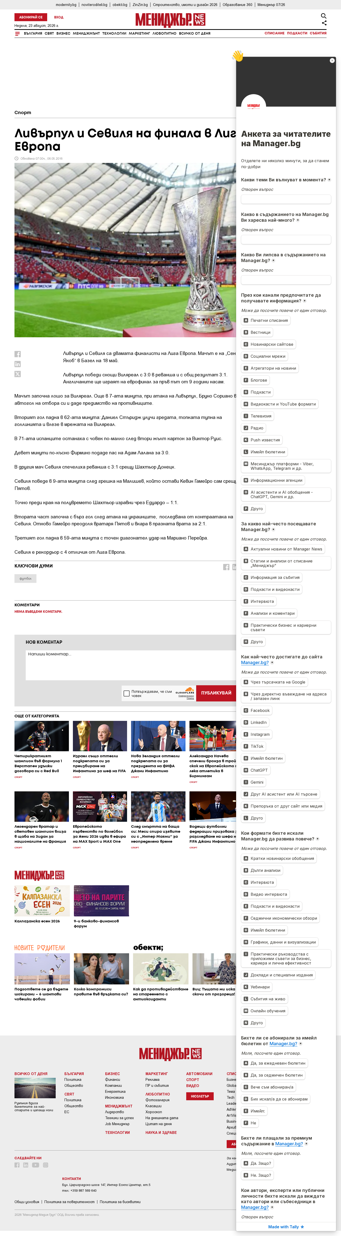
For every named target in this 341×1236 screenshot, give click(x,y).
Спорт (22, 113)
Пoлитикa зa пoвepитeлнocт (69, 1202)
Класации (154, 1106)
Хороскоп (154, 1112)
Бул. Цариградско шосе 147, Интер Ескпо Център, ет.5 (106, 1184)
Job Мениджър (117, 1124)
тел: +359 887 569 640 (79, 1190)
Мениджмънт (86, 33)
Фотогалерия (158, 1100)
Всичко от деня (194, 33)
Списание (275, 33)
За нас (232, 1158)
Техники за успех (119, 1118)
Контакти (71, 1178)
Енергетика (115, 1091)
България (33, 33)
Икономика (114, 1097)
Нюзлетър (200, 1096)
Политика (72, 1079)
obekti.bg (120, 4)
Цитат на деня (159, 1124)
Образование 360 (237, 4)
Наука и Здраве (161, 1132)
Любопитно (164, 33)
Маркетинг (139, 33)
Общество (73, 1085)
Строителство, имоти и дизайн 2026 (185, 4)
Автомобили (199, 1073)
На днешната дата (162, 1118)
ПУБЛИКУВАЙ (216, 693)
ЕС (66, 1112)
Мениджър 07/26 (271, 4)
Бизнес (63, 33)
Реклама (153, 1079)
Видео (192, 1085)
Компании (113, 1085)
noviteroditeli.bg (94, 4)
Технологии (114, 33)
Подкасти (297, 33)
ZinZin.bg (140, 4)
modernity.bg (66, 4)
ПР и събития (157, 1085)
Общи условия (26, 1202)
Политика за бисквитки (120, 1202)
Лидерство (114, 1112)
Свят (49, 33)
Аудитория (235, 1164)
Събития (318, 33)
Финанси (112, 1079)
